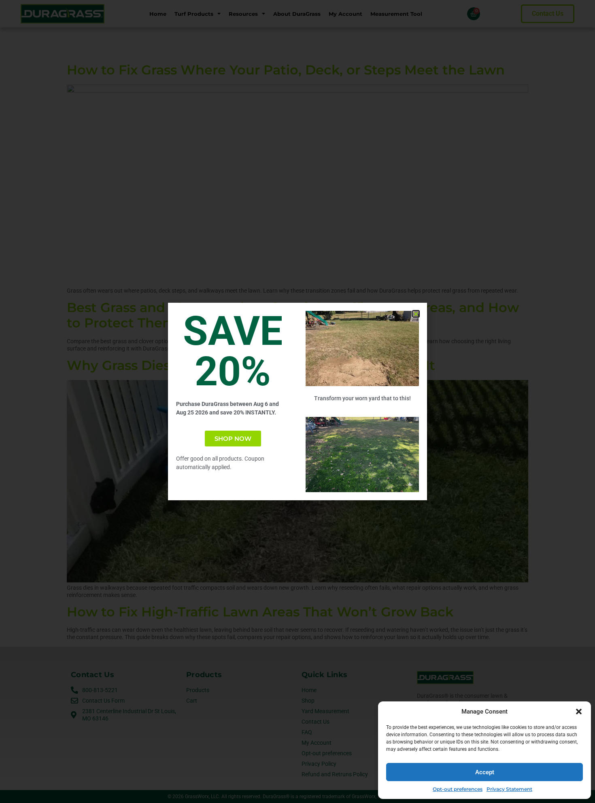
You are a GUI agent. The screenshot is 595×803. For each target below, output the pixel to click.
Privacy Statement (509, 789)
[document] (297, 401)
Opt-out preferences (457, 789)
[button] (579, 711)
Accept (484, 772)
